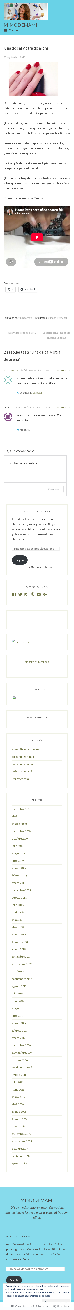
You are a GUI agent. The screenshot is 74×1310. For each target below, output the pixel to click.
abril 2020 (18, 816)
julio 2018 (18, 905)
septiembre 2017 (22, 979)
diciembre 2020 (21, 809)
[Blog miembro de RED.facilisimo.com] (14, 697)
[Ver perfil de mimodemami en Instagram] (26, 594)
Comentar (54, 489)
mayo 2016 (18, 1097)
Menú (13, 30)
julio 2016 (17, 1082)
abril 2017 (18, 1015)
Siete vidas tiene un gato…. (22, 332)
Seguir (20, 560)
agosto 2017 (19, 986)
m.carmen (11, 370)
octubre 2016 (20, 1060)
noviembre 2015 (22, 1141)
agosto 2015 (19, 1163)
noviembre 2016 (22, 1052)
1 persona (36, 392)
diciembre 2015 (21, 1134)
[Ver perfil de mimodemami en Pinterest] (33, 594)
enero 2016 (19, 1126)
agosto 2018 (19, 897)
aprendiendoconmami (26, 749)
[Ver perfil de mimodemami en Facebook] (14, 594)
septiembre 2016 (22, 1067)
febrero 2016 (20, 1119)
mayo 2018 (18, 919)
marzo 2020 (19, 824)
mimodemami (20, 25)
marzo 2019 (19, 868)
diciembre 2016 (21, 1045)
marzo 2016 (19, 1111)
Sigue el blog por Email (37, 511)
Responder (63, 370)
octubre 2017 (20, 971)
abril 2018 (18, 927)
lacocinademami (22, 764)
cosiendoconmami (23, 756)
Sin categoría (25, 318)
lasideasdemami (22, 771)
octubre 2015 (20, 1148)
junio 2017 (18, 1001)
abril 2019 (18, 860)
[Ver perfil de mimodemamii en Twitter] (20, 594)
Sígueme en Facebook (37, 662)
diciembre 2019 (21, 831)
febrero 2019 (20, 875)
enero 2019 (19, 883)
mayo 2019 (18, 853)
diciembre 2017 (21, 956)
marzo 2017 (19, 1023)
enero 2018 (19, 949)
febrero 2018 (20, 942)
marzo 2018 (19, 934)
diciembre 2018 (21, 890)
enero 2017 (18, 1038)
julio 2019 (17, 846)
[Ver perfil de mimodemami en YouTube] (39, 594)
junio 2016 (18, 1089)
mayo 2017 (18, 1008)
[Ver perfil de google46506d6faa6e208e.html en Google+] (45, 594)
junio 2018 (18, 912)
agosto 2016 (19, 1074)
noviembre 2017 (22, 964)
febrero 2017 (19, 1030)
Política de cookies (40, 1295)
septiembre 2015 (22, 1156)
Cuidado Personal (57, 318)
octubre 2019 (20, 838)
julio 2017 (17, 993)
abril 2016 (18, 1104)
